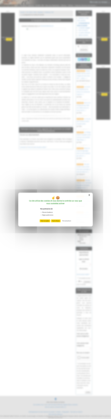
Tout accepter (45, 221)
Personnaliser (66, 221)
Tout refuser (56, 221)
